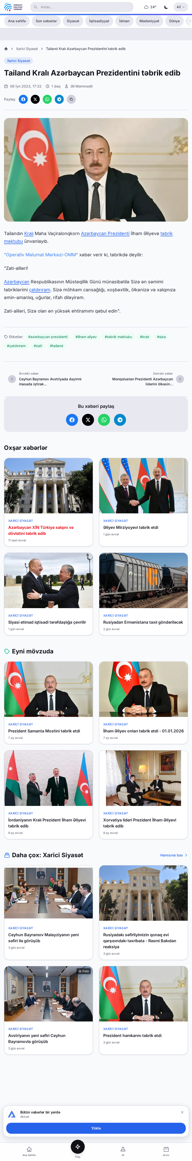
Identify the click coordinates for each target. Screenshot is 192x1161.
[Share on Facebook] (23, 99)
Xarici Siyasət (27, 49)
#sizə (161, 337)
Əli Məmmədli (81, 86)
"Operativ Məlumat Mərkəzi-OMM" (41, 254)
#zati (38, 346)
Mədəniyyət (149, 21)
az (179, 7)
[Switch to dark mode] (166, 7)
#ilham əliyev (86, 337)
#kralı (144, 337)
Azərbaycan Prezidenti (105, 233)
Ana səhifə (17, 21)
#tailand (56, 346)
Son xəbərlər (46, 21)
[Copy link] (71, 99)
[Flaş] (78, 1147)
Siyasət (73, 21)
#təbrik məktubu (118, 337)
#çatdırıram (16, 346)
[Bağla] (182, 1112)
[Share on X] (35, 99)
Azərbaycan (17, 281)
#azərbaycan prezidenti (48, 337)
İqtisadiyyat (99, 21)
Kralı (29, 233)
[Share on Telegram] (59, 99)
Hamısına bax (171, 855)
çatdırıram (39, 289)
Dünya (174, 21)
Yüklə (96, 1128)
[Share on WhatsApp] (47, 99)
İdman (124, 21)
